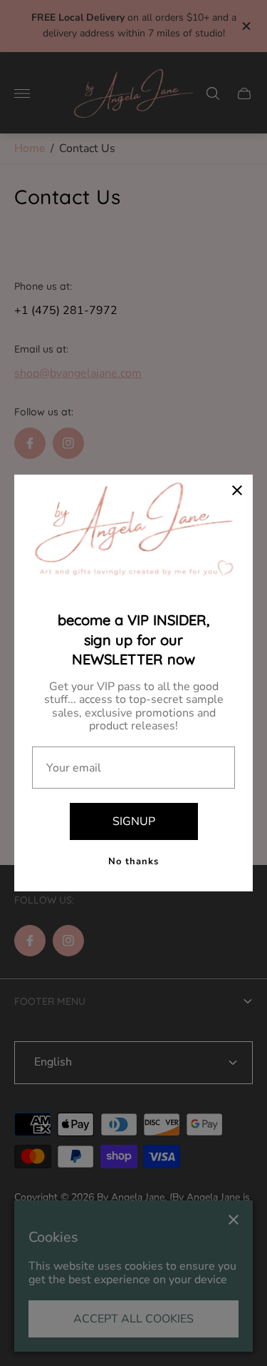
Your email (73, 768)
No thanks (133, 861)
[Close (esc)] (237, 490)
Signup (133, 821)
